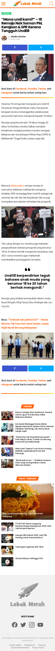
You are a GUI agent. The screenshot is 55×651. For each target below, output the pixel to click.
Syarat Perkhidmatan (20, 648)
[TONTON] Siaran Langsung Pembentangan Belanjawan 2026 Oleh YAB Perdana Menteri (33, 526)
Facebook (20, 88)
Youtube (32, 88)
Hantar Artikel (15, 645)
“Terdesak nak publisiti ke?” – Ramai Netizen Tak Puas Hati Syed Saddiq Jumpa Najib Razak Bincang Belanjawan (25, 323)
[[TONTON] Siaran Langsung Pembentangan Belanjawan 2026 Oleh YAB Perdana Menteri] (7, 526)
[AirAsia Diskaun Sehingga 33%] (7, 561)
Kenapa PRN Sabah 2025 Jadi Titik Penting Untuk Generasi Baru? (31, 536)
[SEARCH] (51, 3)
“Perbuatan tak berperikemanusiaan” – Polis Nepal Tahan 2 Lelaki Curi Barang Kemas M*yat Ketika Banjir (33, 439)
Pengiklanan (29, 645)
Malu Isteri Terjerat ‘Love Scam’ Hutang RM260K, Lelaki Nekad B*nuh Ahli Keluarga (33, 451)
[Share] (15, 47)
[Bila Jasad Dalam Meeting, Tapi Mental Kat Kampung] (27, 501)
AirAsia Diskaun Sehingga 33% (29, 558)
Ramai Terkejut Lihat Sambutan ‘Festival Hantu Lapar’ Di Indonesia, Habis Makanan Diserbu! (33, 414)
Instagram (7, 92)
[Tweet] (41, 47)
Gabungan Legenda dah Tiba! (29, 547)
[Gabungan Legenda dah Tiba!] (7, 550)
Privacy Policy (38, 648)
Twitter (42, 88)
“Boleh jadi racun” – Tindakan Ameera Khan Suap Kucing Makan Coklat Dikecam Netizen (33, 462)
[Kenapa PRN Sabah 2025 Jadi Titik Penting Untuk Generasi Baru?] (7, 538)
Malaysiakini (17, 185)
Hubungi (41, 645)
